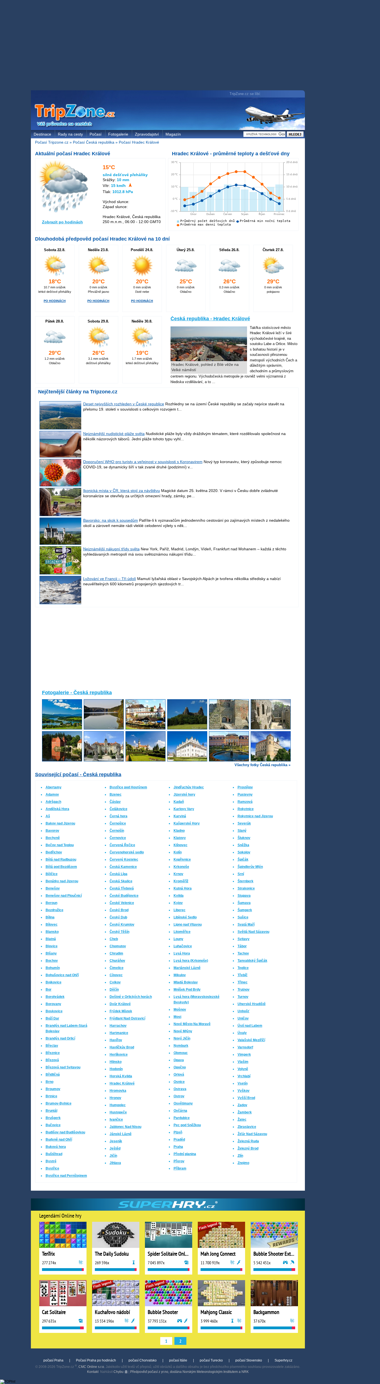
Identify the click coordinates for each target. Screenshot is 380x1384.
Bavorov (52, 831)
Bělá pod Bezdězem (61, 867)
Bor (48, 989)
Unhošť (244, 1011)
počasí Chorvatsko (143, 1360)
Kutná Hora (183, 888)
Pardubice (182, 1118)
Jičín (113, 1156)
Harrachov (118, 1026)
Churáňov (117, 961)
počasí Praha (53, 1360)
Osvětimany (183, 1103)
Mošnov (180, 1009)
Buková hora (56, 1147)
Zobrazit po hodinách (62, 222)
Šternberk (245, 881)
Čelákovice (118, 809)
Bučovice (53, 1125)
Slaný (242, 831)
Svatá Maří (246, 924)
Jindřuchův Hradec (189, 787)
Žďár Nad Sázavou (252, 1134)
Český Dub (118, 917)
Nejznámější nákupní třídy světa (111, 549)
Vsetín (243, 1083)
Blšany (51, 953)
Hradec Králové (122, 1083)
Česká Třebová (122, 888)
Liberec (180, 910)
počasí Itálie (178, 1360)
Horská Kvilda (121, 1076)
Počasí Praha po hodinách (96, 1360)
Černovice (118, 838)
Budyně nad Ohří (59, 1139)
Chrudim (116, 953)
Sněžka (243, 845)
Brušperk (53, 1118)
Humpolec (118, 1105)
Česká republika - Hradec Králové (210, 318)
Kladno (179, 831)
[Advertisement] (169, 46)
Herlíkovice (119, 1054)
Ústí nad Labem (250, 1026)
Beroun (51, 903)
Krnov (178, 874)
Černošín (117, 831)
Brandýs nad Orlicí (60, 1038)
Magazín (173, 134)
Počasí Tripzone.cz (51, 142)
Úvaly (242, 1033)
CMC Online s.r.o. (91, 1367)
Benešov (53, 888)
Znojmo (243, 1163)
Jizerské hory (184, 794)
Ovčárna (180, 1111)
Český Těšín (119, 932)
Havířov (116, 1040)
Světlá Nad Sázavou (253, 932)
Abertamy (53, 787)
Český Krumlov (122, 924)
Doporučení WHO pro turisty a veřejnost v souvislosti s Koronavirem (143, 461)
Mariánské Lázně (187, 968)
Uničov (243, 1018)
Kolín (178, 852)
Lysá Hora (182, 953)
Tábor (242, 946)
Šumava (244, 903)
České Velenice (122, 903)
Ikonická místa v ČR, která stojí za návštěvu (121, 490)
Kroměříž (181, 881)
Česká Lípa (118, 874)
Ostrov (179, 1096)
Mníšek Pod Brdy (187, 989)
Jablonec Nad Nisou (125, 1127)
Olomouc (181, 1053)
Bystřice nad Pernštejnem (66, 1176)
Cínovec (116, 975)
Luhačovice (183, 946)
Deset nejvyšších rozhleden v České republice (123, 404)
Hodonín (116, 1069)
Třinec (243, 982)
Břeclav (52, 1046)
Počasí (96, 134)
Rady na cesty (70, 134)
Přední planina (185, 1154)
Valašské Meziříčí (251, 1040)
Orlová (179, 1074)
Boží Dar (52, 1018)
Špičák (243, 859)
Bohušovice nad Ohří (62, 975)
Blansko (52, 932)
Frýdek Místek (121, 1011)
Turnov (243, 997)
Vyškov (244, 1091)
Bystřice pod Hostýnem (128, 787)
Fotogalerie (118, 134)
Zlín (240, 1156)
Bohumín (53, 968)
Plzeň (178, 1132)
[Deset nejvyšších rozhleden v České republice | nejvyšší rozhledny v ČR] (61, 428)
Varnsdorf (245, 1047)
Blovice (52, 946)
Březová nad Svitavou (63, 1067)
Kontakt (92, 1372)
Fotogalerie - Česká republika (77, 692)
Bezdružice (54, 910)
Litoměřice (182, 932)
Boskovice (54, 1011)
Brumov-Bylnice (58, 1103)
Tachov (243, 953)
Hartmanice (119, 1033)
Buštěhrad (54, 1154)
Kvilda (179, 896)
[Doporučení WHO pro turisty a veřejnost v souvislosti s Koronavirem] (61, 485)
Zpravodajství (147, 134)
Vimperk (244, 1054)
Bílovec (52, 924)
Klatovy (180, 838)
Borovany (53, 1004)
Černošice (118, 823)
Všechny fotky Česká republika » (262, 765)
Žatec (242, 1119)
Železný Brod (248, 1148)
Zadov (242, 1105)
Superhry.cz (283, 1360)
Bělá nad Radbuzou (61, 859)
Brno (49, 1082)
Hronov (115, 1098)
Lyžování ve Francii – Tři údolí (109, 578)
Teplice (243, 968)
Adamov (52, 794)
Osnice (179, 1082)
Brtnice (51, 1096)
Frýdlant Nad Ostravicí (127, 1018)
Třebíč (243, 975)
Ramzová (245, 802)
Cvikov (115, 982)
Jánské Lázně (121, 1134)
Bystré (51, 1161)
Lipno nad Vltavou (188, 924)
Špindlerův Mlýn (250, 867)
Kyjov (178, 903)
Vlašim (243, 1062)
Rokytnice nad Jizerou (255, 816)
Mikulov (180, 975)
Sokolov (244, 852)
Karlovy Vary (184, 809)
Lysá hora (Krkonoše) (191, 961)
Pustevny (245, 794)
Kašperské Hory (187, 823)
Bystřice (52, 1168)
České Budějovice (124, 896)
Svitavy (244, 939)
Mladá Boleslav (186, 982)
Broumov (53, 1089)
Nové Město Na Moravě (192, 1024)
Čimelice (117, 968)
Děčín (114, 989)
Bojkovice (53, 982)
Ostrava (180, 1089)
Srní (241, 874)
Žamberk (245, 1112)
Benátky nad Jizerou (62, 881)
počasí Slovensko (248, 1360)
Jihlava (115, 1163)
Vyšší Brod (246, 1098)
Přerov (179, 1161)
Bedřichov (54, 852)
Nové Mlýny (183, 1031)
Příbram (180, 1168)
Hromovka (118, 1091)
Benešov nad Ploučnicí (64, 896)
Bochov (52, 961)
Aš (48, 816)
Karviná (180, 816)
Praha (178, 1147)
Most (177, 1017)
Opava (179, 1060)
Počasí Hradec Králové (139, 142)
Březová (52, 1060)
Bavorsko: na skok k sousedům (110, 520)
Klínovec (180, 845)
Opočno (180, 1067)
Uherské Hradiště (252, 1004)
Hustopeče (118, 1112)
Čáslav (115, 802)
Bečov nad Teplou (60, 845)
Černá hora (118, 816)
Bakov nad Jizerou (60, 823)
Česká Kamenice (123, 867)
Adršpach (53, 802)
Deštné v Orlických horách (131, 997)
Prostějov (245, 787)
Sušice (243, 917)
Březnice (53, 1053)
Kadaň (179, 802)
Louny (178, 939)
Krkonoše (181, 867)
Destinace (42, 134)
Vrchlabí (244, 1076)
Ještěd (115, 1148)
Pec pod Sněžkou (187, 1125)
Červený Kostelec (124, 859)
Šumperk (245, 910)
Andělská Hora (57, 809)
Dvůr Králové (120, 1004)
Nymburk (181, 1046)
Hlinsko (116, 1062)
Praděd (179, 1139)
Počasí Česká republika (93, 142)
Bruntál (51, 1111)
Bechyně (53, 838)
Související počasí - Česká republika (78, 774)
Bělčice (52, 874)
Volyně (243, 1069)
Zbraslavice (247, 1127)
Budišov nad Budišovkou (65, 1132)
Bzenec (116, 794)
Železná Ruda (248, 1141)
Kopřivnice (182, 859)
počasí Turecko (211, 1360)
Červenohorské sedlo (127, 852)
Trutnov (244, 989)
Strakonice (246, 888)
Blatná (51, 939)
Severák (244, 823)
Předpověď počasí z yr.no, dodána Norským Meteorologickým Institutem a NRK (189, 1372)
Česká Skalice (121, 881)
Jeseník (116, 1141)
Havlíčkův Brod (122, 1047)
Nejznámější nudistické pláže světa (114, 433)
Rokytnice (246, 809)
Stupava (244, 896)
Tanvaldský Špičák (252, 961)
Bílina (50, 917)
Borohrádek (55, 997)
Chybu (118, 1372)
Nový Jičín (182, 1038)
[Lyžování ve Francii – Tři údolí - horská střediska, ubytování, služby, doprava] (61, 603)
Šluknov (244, 838)
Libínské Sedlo (185, 917)
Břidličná (53, 1074)
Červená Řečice (122, 845)
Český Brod (119, 910)
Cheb (114, 939)
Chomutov (118, 946)
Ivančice (116, 1119)
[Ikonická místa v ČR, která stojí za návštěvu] (61, 515)
